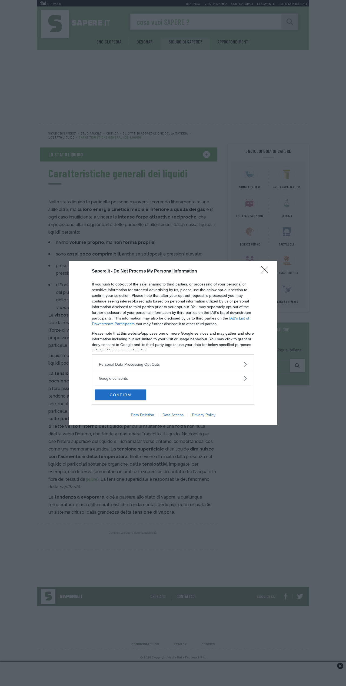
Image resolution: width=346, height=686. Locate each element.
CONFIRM (120, 395)
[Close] (266, 271)
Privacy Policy (203, 415)
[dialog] (173, 343)
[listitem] (173, 364)
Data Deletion (142, 415)
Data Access (173, 415)
